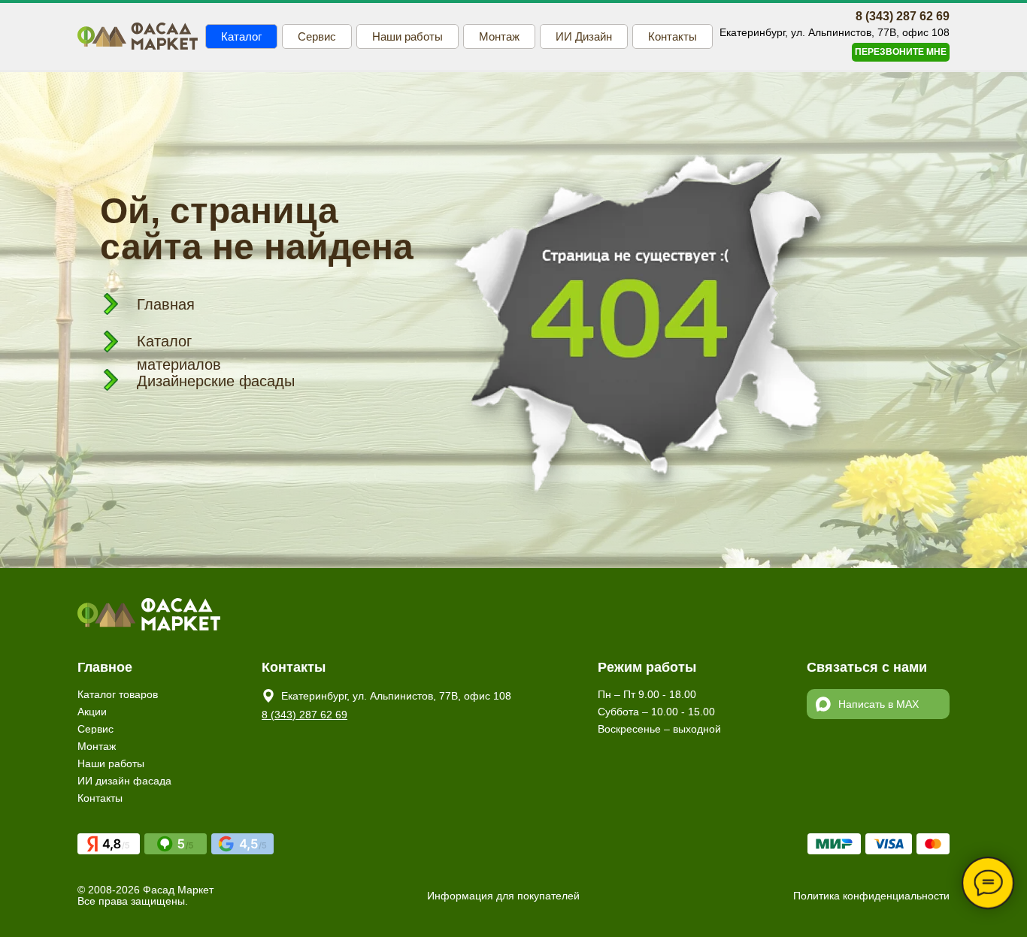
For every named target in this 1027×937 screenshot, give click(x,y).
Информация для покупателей (503, 896)
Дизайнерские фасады (216, 381)
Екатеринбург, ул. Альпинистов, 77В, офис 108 (396, 696)
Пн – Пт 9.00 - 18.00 (647, 694)
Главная (166, 304)
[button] (901, 52)
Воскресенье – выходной (659, 729)
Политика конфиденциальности (871, 896)
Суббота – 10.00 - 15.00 (656, 712)
